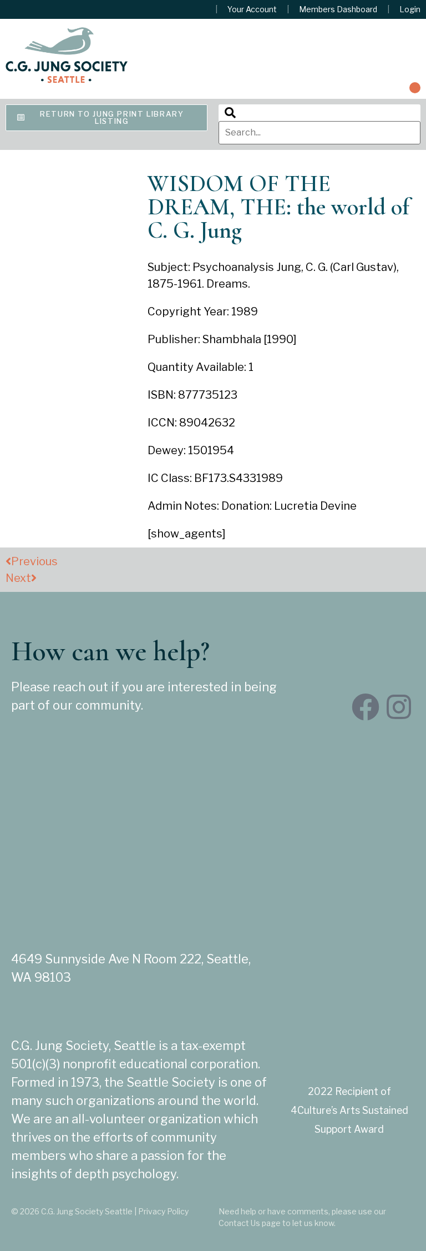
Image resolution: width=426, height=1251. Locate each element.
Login (409, 9)
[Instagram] (399, 707)
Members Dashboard (338, 9)
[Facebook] (365, 707)
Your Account (252, 9)
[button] (414, 87)
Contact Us (239, 1223)
